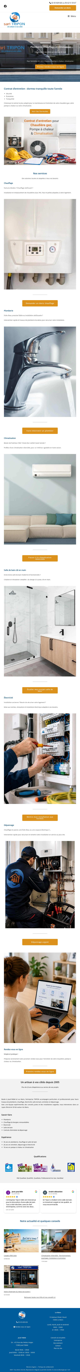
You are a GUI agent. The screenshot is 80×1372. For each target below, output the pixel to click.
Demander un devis (63, 8)
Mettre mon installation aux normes (40, 818)
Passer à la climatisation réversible (40, 558)
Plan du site (58, 1348)
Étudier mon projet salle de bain (40, 690)
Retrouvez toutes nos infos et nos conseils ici (39, 1297)
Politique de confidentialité (46, 1367)
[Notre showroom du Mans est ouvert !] (21, 1276)
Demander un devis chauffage (40, 303)
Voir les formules (40, 111)
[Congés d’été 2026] (21, 1240)
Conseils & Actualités (58, 1338)
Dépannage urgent (40, 942)
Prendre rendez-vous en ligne (40, 1071)
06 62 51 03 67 (70, 3)
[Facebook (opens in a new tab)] (5, 6)
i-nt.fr (68, 1370)
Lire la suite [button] (47, 1210)
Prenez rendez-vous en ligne (50, 67)
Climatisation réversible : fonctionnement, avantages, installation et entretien (56, 1257)
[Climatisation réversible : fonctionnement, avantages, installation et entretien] (58, 1240)
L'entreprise (58, 1340)
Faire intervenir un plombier (40, 431)
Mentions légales (31, 1367)
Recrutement (57, 1343)
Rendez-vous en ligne (22, 1327)
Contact (58, 1346)
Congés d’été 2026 (10, 1256)
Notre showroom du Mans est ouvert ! (17, 1292)
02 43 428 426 (56, 3)
